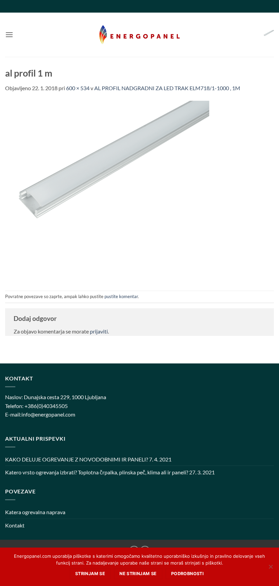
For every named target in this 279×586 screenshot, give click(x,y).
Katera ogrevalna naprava (35, 512)
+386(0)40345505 (46, 406)
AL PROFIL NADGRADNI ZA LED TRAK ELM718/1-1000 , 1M (167, 88)
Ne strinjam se (138, 573)
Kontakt (14, 525)
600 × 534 (77, 88)
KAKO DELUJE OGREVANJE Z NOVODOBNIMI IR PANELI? (76, 459)
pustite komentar (121, 296)
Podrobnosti (187, 573)
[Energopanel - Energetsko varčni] (139, 35)
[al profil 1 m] (107, 191)
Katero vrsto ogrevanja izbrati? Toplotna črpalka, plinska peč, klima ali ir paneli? (96, 472)
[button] (9, 34)
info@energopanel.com (48, 414)
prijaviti (99, 331)
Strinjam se (90, 573)
